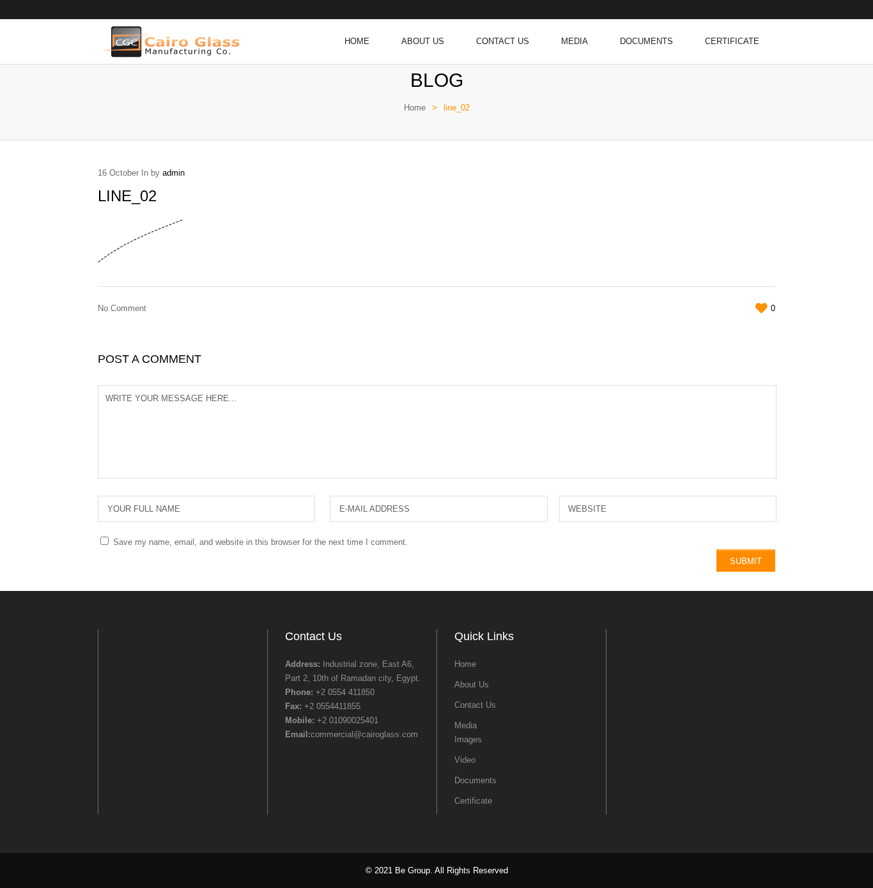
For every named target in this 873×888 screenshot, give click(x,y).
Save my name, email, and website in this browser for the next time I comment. (260, 542)
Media (574, 41)
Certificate (732, 41)
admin (173, 173)
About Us (422, 41)
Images (468, 739)
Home (356, 41)
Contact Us (502, 41)
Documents (646, 41)
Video (464, 760)
